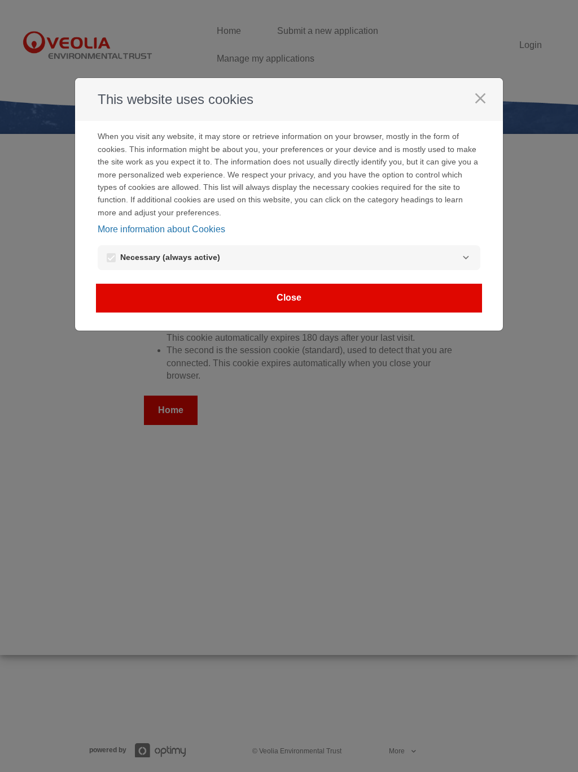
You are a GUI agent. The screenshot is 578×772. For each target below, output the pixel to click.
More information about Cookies (161, 229)
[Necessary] (465, 257)
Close (289, 297)
